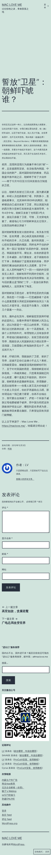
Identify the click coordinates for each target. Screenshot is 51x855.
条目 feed (7, 815)
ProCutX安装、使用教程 (26, 759)
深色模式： (40, 851)
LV (3, 751)
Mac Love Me (12, 5)
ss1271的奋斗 (8, 795)
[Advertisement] (25, 47)
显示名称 (7, 538)
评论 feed (7, 819)
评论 (5, 507)
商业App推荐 (9, 783)
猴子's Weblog (9, 791)
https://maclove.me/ (13, 425)
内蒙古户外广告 (9, 780)
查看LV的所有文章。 (25, 479)
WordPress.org (9, 823)
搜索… (5, 663)
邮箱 (5, 554)
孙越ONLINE (8, 798)
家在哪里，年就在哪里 (25, 751)
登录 (4, 810)
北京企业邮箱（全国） (13, 787)
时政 (10, 448)
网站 (4, 569)
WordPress (18, 844)
